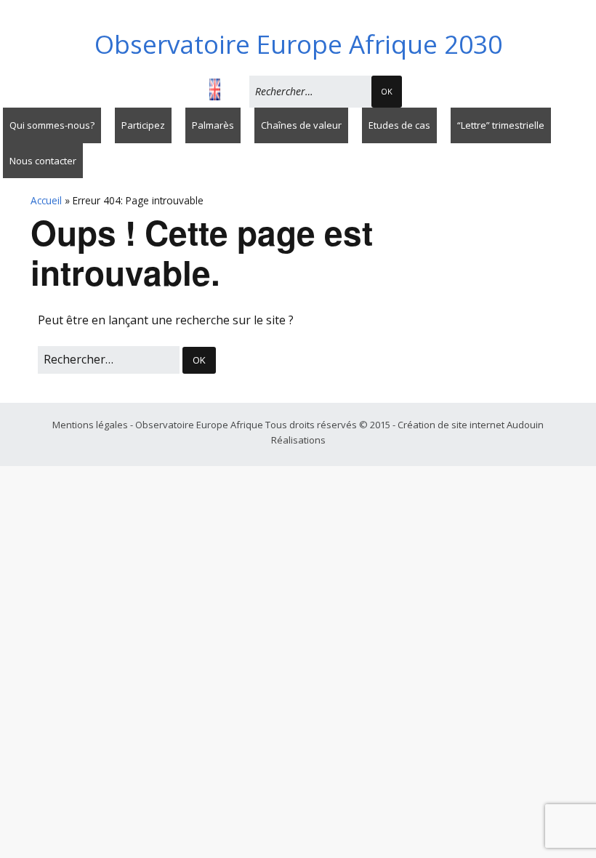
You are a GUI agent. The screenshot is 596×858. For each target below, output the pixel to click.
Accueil (46, 200)
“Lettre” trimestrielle (500, 125)
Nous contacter (42, 160)
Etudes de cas (399, 125)
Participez (143, 125)
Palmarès (213, 125)
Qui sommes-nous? (51, 125)
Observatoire (298, 44)
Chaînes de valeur (301, 125)
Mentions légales (91, 424)
